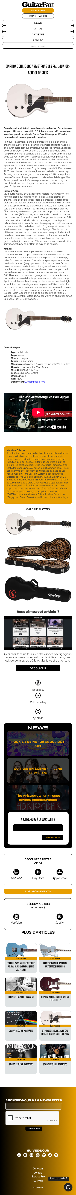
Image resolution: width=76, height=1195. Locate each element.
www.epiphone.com (34, 382)
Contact (38, 1173)
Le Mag (38, 1181)
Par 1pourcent (38, 1188)
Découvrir (38, 668)
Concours (38, 1169)
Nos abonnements (38, 891)
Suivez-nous (38, 1150)
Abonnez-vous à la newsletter (38, 819)
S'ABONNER (38, 10)
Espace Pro (38, 1176)
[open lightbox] (38, 523)
